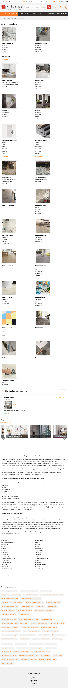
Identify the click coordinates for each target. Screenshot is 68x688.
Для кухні (37, 211)
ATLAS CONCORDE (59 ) (41, 550)
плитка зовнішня (46, 619)
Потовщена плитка (41, 140)
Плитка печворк (40, 297)
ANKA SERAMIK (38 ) (6, 563)
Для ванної (38, 209)
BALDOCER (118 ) (39, 569)
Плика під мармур (7, 235)
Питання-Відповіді (35, 1)
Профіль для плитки (8, 358)
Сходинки (38, 118)
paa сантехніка (45, 655)
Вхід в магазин (64, 1)
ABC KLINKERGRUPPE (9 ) (8, 542)
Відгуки (22, 1)
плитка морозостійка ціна (39, 623)
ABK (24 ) (3, 546)
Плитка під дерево (40, 235)
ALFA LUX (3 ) (4, 554)
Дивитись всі (5, 59)
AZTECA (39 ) (38, 556)
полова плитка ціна (27, 606)
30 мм (37, 144)
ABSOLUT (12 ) (5, 548)
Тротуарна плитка (40, 177)
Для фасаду (38, 213)
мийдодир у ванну (7, 663)
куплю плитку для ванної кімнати (31, 598)
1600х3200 (4, 150)
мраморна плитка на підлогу (29, 627)
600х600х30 (38, 148)
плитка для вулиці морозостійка (29, 619)
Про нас (43, 1)
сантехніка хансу (51, 644)
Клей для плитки (40, 358)
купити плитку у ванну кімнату (11, 595)
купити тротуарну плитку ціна (44, 610)
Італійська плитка (6, 56)
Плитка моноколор (7, 327)
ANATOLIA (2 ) (5, 561)
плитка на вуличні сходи (9, 635)
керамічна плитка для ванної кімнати (51, 595)
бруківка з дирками (58, 635)
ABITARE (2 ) (4, 544)
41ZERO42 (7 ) (4, 540)
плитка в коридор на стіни (31, 631)
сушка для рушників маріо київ (40, 652)
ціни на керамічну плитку (10, 591)
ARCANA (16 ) (4, 573)
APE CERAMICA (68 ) (6, 569)
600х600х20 (38, 146)
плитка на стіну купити (9, 619)
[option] (34, 405)
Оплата (16, 1)
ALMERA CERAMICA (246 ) (8, 559)
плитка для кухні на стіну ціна (11, 631)
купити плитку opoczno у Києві (28, 655)
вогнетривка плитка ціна (9, 639)
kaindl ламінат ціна (22, 648)
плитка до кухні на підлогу (10, 627)
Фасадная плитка (7, 177)
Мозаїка (4, 110)
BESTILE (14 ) (38, 575)
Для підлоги (5, 241)
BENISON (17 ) (38, 573)
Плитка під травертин (8, 205)
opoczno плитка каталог (9, 655)
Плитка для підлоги (41, 43)
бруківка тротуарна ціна (24, 610)
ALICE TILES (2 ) (5, 556)
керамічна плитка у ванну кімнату (12, 602)
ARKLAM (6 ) (38, 544)
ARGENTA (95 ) (5, 575)
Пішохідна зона (39, 181)
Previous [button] (3, 438)
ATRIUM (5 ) (38, 552)
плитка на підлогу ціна (53, 602)
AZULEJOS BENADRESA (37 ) (42, 559)
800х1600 (4, 152)
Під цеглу (4, 86)
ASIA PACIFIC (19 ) (39, 548)
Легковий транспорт (41, 179)
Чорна (3, 335)
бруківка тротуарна (8, 610)
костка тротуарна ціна (9, 614)
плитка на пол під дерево (49, 627)
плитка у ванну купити (30, 595)
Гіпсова (37, 207)
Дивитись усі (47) (6, 422)
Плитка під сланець (41, 327)
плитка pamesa (57, 655)
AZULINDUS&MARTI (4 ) (41, 565)
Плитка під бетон (40, 265)
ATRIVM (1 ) (38, 554)
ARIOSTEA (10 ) (38, 542)
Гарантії (28, 1)
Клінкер (37, 110)
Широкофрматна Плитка (42, 53)
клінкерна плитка (24, 614)
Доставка (11, 1)
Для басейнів (5, 112)
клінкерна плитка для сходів (40, 639)
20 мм (37, 142)
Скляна (4, 118)
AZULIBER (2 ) (38, 563)
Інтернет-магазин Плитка (9, 18)
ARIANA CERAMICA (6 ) (40, 540)
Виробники (4, 1)
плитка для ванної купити (10, 598)
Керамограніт (39, 80)
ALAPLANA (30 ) (5, 552)
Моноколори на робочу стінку (10, 84)
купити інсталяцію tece (28, 659)
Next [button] (64, 438)
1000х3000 (4, 142)
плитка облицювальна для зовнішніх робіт (15, 623)
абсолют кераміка (7, 644)
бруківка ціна (40, 606)
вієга (54, 659)
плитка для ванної (46, 591)
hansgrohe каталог (7, 648)
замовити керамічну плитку (29, 591)
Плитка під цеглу (40, 205)
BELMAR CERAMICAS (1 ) (41, 571)
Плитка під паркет (7, 265)
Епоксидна (5, 384)
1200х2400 (4, 148)
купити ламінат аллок (36, 644)
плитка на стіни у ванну (57, 623)
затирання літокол (50, 648)
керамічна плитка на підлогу (34, 602)
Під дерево (5, 53)
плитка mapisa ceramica (21, 652)
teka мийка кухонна (44, 659)
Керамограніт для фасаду (9, 179)
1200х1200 (4, 153)
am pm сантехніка (21, 644)
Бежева (4, 330)
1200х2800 (4, 144)
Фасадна (37, 275)
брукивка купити (52, 606)
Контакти (48, 1)
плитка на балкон (44, 635)
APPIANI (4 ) (4, 571)
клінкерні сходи (57, 639)
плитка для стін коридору (50, 631)
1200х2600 (4, 146)
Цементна (4, 382)
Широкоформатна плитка (9, 140)
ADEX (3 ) (3, 550)
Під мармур (5, 47)
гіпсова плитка (24, 639)
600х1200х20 (38, 150)
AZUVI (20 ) (37, 567)
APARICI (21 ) (4, 565)
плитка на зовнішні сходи (28, 635)
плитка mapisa (6, 652)
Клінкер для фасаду (7, 181)
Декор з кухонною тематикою (10, 82)
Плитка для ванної (7, 43)
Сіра (3, 333)
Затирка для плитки (8, 380)
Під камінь (5, 49)
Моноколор (5, 51)
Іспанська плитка (6, 55)
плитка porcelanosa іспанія (10, 659)
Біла (3, 331)
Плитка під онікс (7, 297)
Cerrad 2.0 (38, 152)
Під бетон (4, 45)
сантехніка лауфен (36, 648)
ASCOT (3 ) (37, 546)
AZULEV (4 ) (38, 561)
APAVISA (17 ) (4, 567)
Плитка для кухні (7, 80)
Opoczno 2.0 (38, 153)
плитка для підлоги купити (10, 606)
